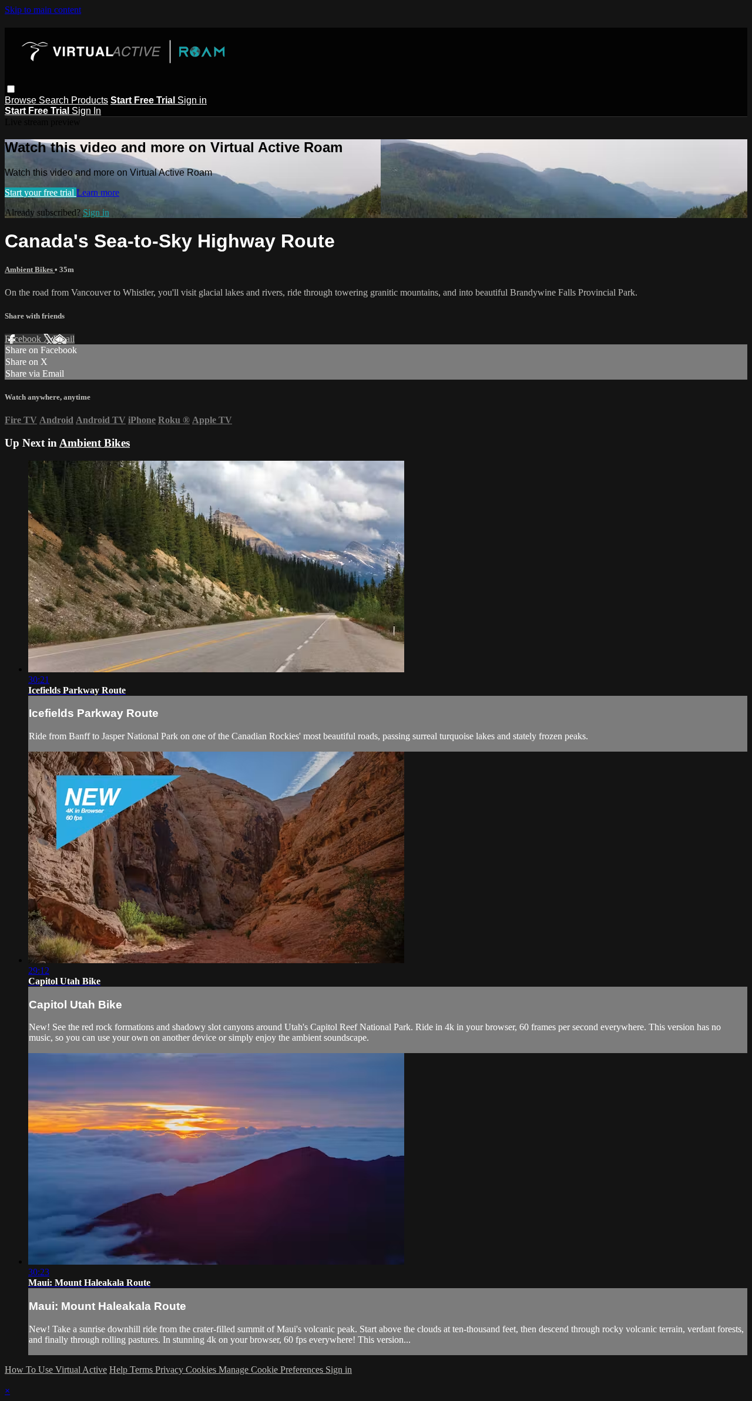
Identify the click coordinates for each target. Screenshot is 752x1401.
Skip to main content (43, 10)
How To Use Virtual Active (56, 1370)
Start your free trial (40, 192)
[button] (11, 89)
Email (64, 339)
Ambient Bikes (30, 269)
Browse (22, 100)
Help (119, 1370)
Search (55, 100)
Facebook (24, 339)
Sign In (86, 111)
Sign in (192, 100)
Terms (142, 1370)
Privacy (170, 1370)
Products (89, 100)
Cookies (202, 1370)
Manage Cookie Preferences (272, 1370)
